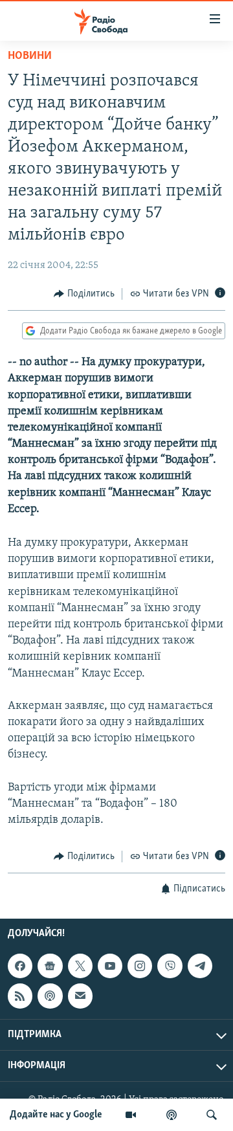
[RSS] (20, 995)
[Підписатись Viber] (169, 966)
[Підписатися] (80, 995)
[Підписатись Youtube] (110, 966)
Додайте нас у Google (56, 1115)
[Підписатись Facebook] (20, 966)
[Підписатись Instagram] (140, 966)
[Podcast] (50, 995)
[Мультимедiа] (130, 1115)
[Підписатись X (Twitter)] (80, 966)
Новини (30, 56)
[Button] (84, 294)
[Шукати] (211, 1115)
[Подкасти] (171, 1115)
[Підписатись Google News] (50, 966)
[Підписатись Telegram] (200, 966)
